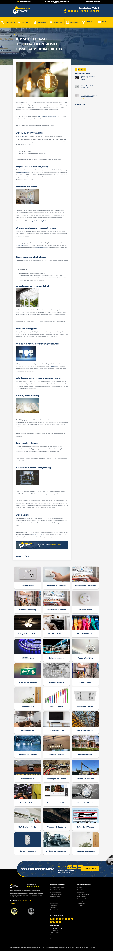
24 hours (18, 537)
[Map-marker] (69, 919)
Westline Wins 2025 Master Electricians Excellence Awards (88, 78)
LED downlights (53, 366)
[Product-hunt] (54, 922)
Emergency (42, 22)
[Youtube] (81, 69)
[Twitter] (79, 69)
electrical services (37, 534)
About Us (104, 22)
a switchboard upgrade (41, 247)
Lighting (25, 22)
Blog (15, 34)
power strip (21, 245)
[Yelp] (60, 922)
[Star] (57, 922)
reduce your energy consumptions (47, 116)
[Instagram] (54, 919)
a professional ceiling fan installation (41, 221)
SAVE (69, 867)
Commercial (74, 22)
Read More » (83, 98)
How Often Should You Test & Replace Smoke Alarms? (89, 95)
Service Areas (89, 22)
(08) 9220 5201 (84, 11)
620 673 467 (84, 947)
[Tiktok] (72, 919)
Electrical (9, 22)
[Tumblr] (66, 919)
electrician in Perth (55, 544)
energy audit (21, 136)
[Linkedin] (84, 69)
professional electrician (24, 172)
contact (36, 537)
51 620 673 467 (68, 947)
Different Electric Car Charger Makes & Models (89, 86)
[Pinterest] (51, 922)
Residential (58, 22)
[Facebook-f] (76, 69)
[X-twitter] (57, 919)
